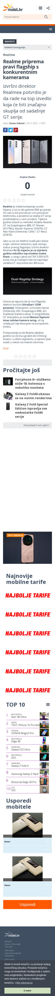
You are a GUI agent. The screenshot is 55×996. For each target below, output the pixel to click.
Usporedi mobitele (13, 953)
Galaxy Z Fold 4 (19, 764)
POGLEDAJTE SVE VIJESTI (36, 425)
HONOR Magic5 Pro (22, 732)
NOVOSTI (10, 41)
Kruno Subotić (17, 123)
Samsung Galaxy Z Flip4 (24, 774)
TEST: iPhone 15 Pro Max (25, 724)
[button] (50, 29)
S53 (13, 789)
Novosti (8, 941)
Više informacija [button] (24, 983)
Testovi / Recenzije (12, 944)
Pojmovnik (9, 955)
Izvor (6, 348)
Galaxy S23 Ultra (20, 748)
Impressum (9, 959)
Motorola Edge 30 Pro (24, 782)
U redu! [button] (27, 990)
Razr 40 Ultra (18, 716)
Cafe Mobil (9, 950)
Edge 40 (16, 740)
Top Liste (9, 946)
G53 (16, 756)
